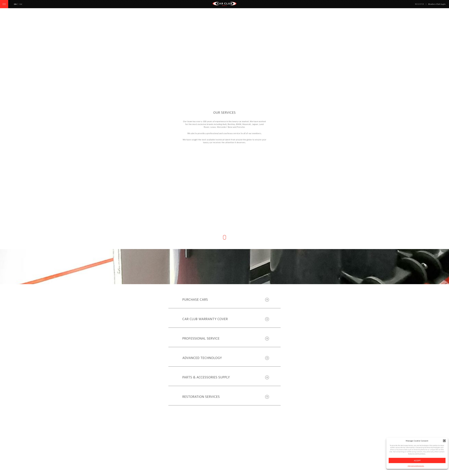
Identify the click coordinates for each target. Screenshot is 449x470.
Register (419, 4)
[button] (444, 441)
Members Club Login (436, 4)
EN (15, 4)
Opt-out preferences (416, 466)
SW (20, 4)
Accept (417, 460)
